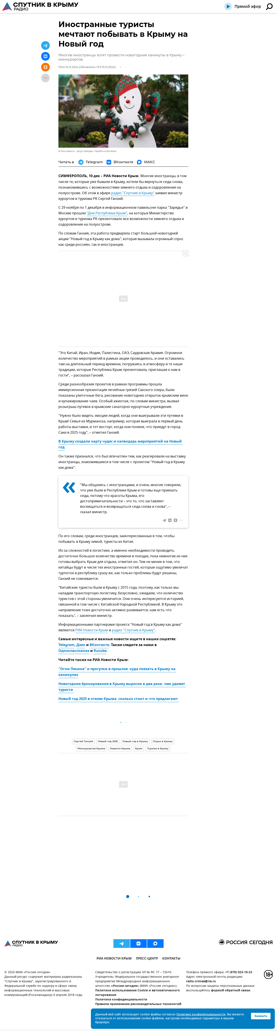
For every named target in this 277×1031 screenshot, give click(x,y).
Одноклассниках (73, 651)
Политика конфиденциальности (121, 999)
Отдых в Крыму (163, 741)
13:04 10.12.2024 (68, 67)
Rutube (100, 651)
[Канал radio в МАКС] (155, 943)
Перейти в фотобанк (105, 151)
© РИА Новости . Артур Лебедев (75, 151)
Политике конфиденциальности (200, 1014)
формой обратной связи (230, 990)
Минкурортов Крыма (91, 748)
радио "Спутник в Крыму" (132, 193)
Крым (138, 748)
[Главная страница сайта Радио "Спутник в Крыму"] (40, 6)
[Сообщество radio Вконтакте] (138, 943)
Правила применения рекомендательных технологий (138, 1004)
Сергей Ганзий (83, 741)
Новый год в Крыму (135, 741)
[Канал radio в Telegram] (121, 943)
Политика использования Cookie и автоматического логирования (137, 993)
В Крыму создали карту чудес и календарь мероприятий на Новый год (120, 444)
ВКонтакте (99, 645)
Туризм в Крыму (158, 748)
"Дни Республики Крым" (107, 213)
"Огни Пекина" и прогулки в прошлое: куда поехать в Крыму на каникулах (117, 672)
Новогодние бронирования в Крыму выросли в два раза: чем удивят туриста (122, 687)
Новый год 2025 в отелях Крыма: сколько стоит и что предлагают (118, 699)
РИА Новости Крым (91, 630)
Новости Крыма (120, 748)
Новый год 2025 (108, 741)
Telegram (66, 645)
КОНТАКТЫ (171, 959)
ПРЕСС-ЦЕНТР (147, 959)
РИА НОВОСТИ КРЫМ (114, 959)
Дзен (80, 645)
